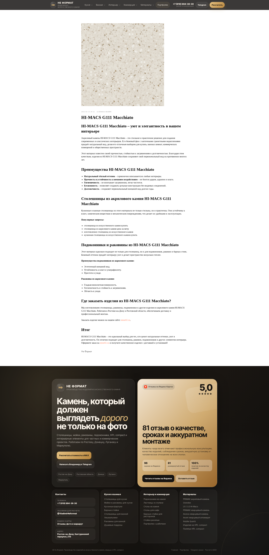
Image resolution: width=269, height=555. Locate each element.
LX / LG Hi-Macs (190, 506)
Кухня (87, 5)
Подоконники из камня (155, 499)
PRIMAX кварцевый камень (196, 510)
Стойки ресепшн (151, 520)
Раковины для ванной (114, 521)
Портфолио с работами (155, 524)
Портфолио (162, 5)
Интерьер (113, 5)
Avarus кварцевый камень (195, 514)
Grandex (187, 502)
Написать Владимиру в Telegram (75, 464)
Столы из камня (151, 506)
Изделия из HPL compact (195, 525)
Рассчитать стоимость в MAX (74, 455)
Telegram (202, 5)
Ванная (99, 5)
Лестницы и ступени (153, 502)
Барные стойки (111, 510)
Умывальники (110, 517)
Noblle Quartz (189, 521)
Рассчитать (217, 5)
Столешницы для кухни (115, 499)
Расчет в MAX (211, 550)
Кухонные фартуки (113, 506)
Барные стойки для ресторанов (153, 515)
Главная (174, 550)
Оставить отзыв (186, 478)
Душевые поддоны (113, 525)
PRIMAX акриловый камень (196, 499)
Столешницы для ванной (116, 514)
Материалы (146, 5)
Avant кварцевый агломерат (196, 517)
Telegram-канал (197, 550)
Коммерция (129, 5)
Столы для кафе (151, 510)
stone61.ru (125, 320)
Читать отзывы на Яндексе (158, 478)
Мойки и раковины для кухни (118, 502)
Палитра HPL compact (193, 529)
